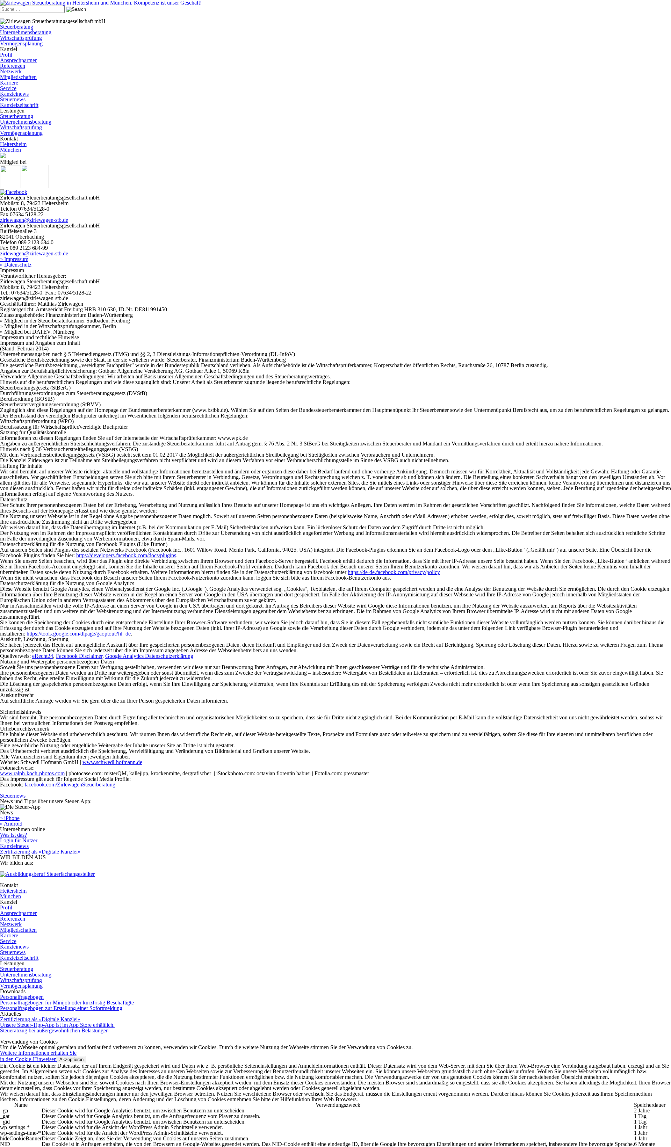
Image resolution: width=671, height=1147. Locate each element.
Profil (6, 55)
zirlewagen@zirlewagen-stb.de (34, 220)
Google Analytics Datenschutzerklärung (149, 656)
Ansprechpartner (18, 60)
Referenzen (12, 66)
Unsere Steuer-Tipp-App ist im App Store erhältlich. (57, 1025)
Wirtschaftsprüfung (21, 38)
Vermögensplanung (21, 43)
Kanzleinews (14, 94)
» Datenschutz (15, 265)
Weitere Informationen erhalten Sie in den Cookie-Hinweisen (38, 1056)
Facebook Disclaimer (79, 656)
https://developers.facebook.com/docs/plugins (126, 555)
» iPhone (10, 818)
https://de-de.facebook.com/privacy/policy (394, 572)
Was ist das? (13, 835)
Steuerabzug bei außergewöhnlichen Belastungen (54, 1030)
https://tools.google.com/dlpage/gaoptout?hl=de (79, 634)
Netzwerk (11, 71)
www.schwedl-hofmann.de (112, 762)
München (10, 150)
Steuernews (13, 99)
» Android (11, 824)
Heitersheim (13, 144)
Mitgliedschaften (18, 77)
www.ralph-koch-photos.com (32, 773)
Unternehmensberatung (25, 32)
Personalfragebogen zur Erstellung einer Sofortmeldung (61, 1008)
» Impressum (14, 259)
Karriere (9, 83)
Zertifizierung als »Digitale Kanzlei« (40, 852)
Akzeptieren (71, 1059)
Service (8, 88)
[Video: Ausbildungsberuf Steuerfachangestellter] (47, 874)
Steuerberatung (16, 27)
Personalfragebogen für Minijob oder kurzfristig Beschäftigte (67, 1003)
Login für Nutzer (18, 840)
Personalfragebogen (22, 997)
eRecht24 (42, 656)
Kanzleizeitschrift (19, 105)
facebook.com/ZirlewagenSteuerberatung (69, 784)
